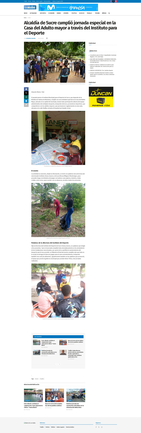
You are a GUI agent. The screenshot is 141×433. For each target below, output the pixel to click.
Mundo (59, 13)
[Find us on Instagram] (116, 1)
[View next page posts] (60, 364)
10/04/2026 (41, 38)
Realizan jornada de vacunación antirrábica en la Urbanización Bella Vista (49, 352)
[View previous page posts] (57, 364)
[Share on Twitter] (26, 93)
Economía (51, 13)
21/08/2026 (44, 347)
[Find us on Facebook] (111, 1)
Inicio (25, 13)
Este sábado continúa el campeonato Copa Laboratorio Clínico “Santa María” (33, 405)
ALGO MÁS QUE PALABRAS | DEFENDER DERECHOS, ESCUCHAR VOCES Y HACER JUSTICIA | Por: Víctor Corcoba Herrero (103, 60)
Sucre (36, 378)
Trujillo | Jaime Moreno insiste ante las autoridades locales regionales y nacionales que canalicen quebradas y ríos (75, 354)
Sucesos (81, 13)
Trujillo (25, 1)
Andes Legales (39, 1)
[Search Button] (109, 13)
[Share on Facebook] (26, 89)
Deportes (43, 13)
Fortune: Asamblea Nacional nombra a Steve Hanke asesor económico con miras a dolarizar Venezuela (102, 74)
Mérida (33, 1)
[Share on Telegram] (26, 101)
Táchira (29, 1)
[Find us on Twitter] (113, 1)
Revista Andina (47, 1)
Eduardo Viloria (30, 38)
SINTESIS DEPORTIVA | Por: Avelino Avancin (101, 70)
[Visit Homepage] (30, 7)
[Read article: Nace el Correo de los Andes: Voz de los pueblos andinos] (63, 342)
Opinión (65, 13)
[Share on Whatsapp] (26, 97)
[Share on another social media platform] (26, 105)
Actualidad (33, 13)
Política (74, 13)
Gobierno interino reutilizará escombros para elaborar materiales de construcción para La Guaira (102, 66)
